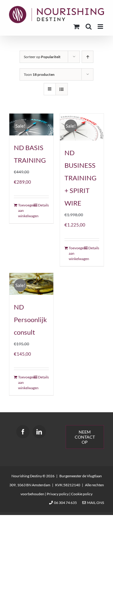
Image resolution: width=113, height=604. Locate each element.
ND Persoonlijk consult (30, 319)
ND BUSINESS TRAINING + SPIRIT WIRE (80, 178)
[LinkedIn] (39, 431)
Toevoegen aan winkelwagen (24, 210)
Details (43, 205)
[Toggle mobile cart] (77, 26)
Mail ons (95, 502)
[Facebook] (23, 431)
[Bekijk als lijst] (61, 89)
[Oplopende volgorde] (87, 57)
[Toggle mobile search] (89, 26)
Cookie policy (82, 494)
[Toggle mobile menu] (101, 26)
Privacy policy (58, 494)
